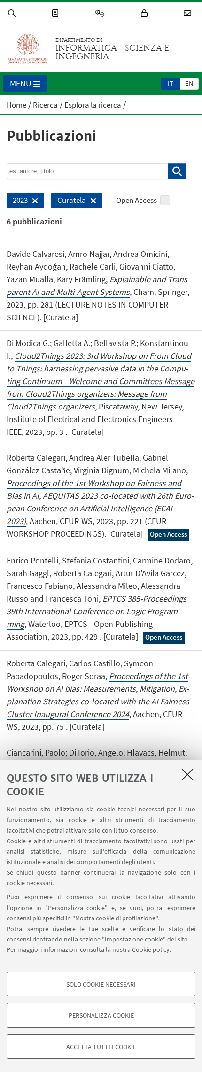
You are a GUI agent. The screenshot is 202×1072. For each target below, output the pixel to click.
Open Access (136, 200)
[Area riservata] (145, 13)
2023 (17, 201)
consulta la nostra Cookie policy (125, 949)
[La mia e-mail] (189, 13)
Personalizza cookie (101, 1015)
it (170, 83)
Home (16, 105)
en (189, 83)
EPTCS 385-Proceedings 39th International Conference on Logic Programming (96, 611)
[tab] (170, 83)
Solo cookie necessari (101, 984)
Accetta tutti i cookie (101, 1046)
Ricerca (45, 105)
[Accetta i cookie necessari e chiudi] (187, 774)
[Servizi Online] (101, 13)
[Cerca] (13, 13)
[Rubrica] (57, 13)
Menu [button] (20, 83)
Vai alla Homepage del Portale (28, 48)
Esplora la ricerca (92, 105)
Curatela (68, 201)
